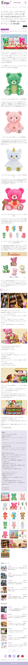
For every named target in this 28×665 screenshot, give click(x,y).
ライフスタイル (4, 29)
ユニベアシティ (6, 32)
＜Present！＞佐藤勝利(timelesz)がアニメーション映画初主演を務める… (17, 609)
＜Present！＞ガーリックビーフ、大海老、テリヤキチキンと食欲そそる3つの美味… (17, 624)
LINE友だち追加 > (17, 2)
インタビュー (10, 580)
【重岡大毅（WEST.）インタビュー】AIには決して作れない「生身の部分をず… (17, 583)
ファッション (8, 7)
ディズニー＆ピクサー (10, 31)
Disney (2, 31)
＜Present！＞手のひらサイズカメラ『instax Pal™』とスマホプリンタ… (16, 631)
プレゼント (10, 607)
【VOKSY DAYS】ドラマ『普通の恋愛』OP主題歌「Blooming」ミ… (17, 568)
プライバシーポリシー (12, 659)
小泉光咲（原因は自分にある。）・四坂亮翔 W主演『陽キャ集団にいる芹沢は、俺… (17, 597)
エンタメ (9, 566)
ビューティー (15, 7)
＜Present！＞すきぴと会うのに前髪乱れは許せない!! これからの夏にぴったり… (17, 616)
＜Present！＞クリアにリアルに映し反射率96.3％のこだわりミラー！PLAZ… (17, 645)
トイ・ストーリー (19, 31)
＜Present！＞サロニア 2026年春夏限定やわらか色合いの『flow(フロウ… (17, 638)
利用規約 (19, 659)
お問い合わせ (24, 659)
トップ (3, 7)
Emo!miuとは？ (4, 659)
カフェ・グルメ (22, 7)
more (13, 651)
